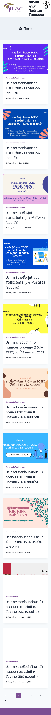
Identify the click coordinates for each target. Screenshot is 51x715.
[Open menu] (46, 8)
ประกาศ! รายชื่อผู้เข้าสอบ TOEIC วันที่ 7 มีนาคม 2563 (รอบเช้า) (24, 152)
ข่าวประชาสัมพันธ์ (12, 78)
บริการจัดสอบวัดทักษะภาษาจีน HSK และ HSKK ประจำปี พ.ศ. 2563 (24, 542)
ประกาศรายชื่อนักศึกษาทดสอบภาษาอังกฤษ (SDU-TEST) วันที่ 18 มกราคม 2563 (25, 347)
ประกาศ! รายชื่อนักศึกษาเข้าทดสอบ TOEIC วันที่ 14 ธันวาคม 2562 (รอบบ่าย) (24, 606)
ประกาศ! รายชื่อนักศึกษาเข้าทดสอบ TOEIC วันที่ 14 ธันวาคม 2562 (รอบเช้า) (24, 671)
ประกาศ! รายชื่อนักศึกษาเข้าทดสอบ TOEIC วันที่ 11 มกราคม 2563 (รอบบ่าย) (24, 412)
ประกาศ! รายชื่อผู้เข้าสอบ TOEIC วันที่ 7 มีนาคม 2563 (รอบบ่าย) (24, 88)
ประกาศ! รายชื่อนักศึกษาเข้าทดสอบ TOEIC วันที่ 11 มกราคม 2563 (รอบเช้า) (24, 477)
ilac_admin (12, 98)
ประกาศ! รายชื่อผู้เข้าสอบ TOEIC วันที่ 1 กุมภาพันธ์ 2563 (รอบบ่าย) (25, 282)
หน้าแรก (22, 78)
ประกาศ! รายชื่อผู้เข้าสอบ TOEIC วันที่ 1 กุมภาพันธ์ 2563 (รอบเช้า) (25, 217)
